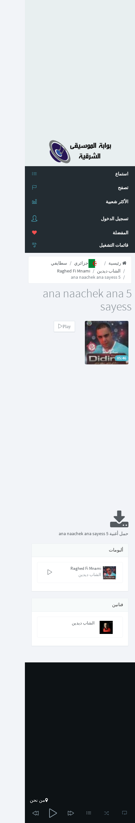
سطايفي (59, 263)
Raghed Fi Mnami (73, 271)
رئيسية (115, 263)
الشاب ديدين (109, 271)
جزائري (81, 263)
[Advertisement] (67, 67)
